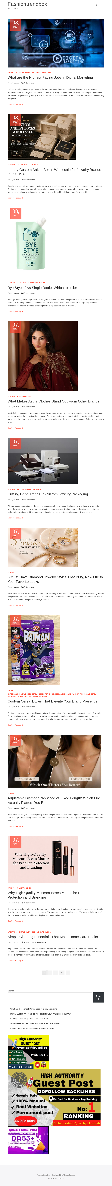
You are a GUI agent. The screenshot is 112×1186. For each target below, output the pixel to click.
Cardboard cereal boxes (19, 694)
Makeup (11, 888)
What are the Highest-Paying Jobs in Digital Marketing (50, 77)
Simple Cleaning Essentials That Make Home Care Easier (53, 937)
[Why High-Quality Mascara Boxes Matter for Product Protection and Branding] (56, 859)
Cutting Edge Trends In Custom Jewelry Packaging (48, 494)
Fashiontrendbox (27, 4)
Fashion (11, 396)
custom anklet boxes (28, 165)
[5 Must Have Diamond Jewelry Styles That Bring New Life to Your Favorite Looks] (56, 547)
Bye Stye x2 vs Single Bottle (32, 283)
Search (11, 991)
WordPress (59, 1179)
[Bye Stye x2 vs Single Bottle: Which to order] (56, 243)
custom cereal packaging (36, 696)
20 (63, 972)
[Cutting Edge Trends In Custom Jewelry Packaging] (56, 461)
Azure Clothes (24, 396)
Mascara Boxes (24, 888)
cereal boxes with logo (43, 694)
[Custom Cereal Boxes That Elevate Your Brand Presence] (56, 650)
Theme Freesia (69, 1175)
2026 (15, 24)
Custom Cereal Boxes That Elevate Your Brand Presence (52, 701)
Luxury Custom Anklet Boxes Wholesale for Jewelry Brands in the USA (40, 1014)
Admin (16, 942)
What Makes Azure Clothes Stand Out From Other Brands (53, 401)
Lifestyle (12, 283)
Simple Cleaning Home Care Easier (35, 932)
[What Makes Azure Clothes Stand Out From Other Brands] (56, 356)
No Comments (28, 83)
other (10, 73)
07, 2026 (26, 942)
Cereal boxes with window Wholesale (72, 694)
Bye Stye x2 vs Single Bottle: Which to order (42, 288)
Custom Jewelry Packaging (29, 489)
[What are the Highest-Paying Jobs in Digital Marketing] (56, 43)
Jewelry (11, 165)
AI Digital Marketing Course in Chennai (33, 73)
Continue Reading (14, 104)
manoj (16, 83)
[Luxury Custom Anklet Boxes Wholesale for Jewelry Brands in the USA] (56, 137)
